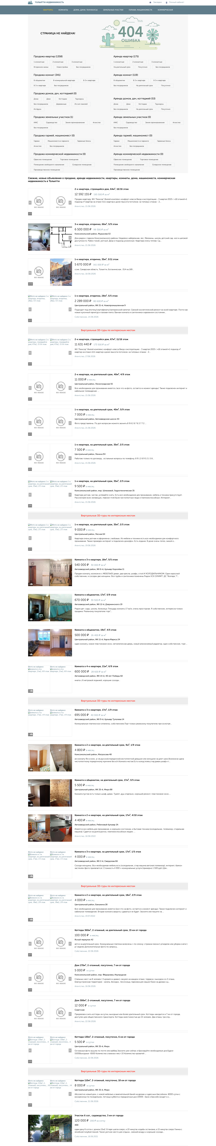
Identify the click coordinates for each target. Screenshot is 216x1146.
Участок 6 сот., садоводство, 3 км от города (99, 1116)
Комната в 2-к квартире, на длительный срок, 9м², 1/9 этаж (107, 745)
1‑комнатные (39, 62)
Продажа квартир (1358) (48, 56)
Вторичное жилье (41, 67)
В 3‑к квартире (40, 85)
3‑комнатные (77, 62)
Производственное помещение (47, 170)
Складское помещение (82, 165)
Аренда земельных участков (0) (132, 117)
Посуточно (142, 67)
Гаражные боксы (84, 141)
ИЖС (36, 122)
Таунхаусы (79, 99)
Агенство (97, 122)
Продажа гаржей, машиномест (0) (54, 135)
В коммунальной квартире (64, 80)
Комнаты (63, 10)
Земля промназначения (75, 122)
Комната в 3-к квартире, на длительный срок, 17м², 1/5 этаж (108, 852)
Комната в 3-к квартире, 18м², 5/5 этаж (96, 560)
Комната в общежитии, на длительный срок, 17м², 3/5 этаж (107, 780)
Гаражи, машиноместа (140, 10)
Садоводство (51, 122)
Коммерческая (165, 10)
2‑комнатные (58, 62)
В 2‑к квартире (89, 80)
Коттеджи (63, 99)
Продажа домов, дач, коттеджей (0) (55, 93)
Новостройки (62, 67)
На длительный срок (122, 67)
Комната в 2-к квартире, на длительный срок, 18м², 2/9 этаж (108, 895)
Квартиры (48, 10)
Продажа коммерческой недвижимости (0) (60, 154)
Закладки (157, 2)
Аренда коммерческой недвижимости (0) (138, 154)
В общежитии (39, 80)
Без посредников (83, 67)
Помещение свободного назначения (49, 165)
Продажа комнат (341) (47, 75)
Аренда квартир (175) (126, 56)
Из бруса (37, 109)
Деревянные (61, 104)
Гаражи (37, 141)
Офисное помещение (43, 159)
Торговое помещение (69, 159)
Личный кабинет (176, 2)
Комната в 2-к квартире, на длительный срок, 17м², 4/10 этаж (109, 815)
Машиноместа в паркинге (58, 141)
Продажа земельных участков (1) (53, 117)
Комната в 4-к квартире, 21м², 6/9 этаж (96, 666)
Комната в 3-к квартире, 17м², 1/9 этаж (96, 710)
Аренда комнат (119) (126, 75)
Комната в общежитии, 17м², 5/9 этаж (95, 595)
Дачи (48, 99)
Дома (36, 99)
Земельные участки (113, 10)
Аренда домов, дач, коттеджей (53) (134, 98)
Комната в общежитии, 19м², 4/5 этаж (95, 630)
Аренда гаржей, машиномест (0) (133, 135)
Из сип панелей (81, 104)
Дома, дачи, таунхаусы (86, 10)
